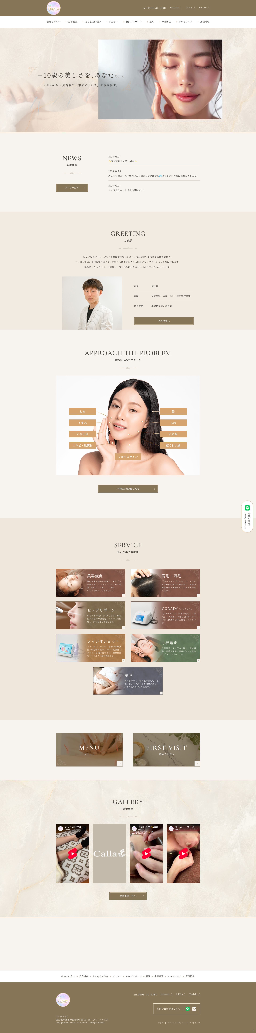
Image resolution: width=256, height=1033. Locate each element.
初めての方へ (53, 22)
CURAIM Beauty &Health (79, 1023)
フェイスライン (128, 456)
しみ (83, 411)
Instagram (174, 8)
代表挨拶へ (164, 321)
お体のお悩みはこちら (128, 488)
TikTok (189, 8)
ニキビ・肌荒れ (83, 445)
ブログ (160, 1023)
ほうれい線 (173, 445)
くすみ (82, 422)
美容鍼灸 (72, 22)
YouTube (203, 8)
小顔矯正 (166, 22)
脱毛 (151, 22)
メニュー (113, 22)
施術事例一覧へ (128, 896)
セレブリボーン (134, 22)
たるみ (173, 434)
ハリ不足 (82, 434)
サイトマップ (194, 1023)
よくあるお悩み (93, 22)
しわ (173, 422)
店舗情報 (204, 22)
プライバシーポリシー (176, 1023)
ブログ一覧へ (72, 187)
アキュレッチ (186, 22)
